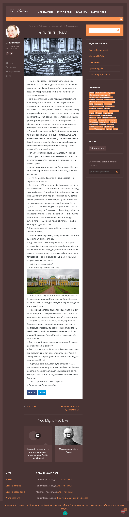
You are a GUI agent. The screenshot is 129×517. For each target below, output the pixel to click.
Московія (93, 120)
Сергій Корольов (96, 127)
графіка (111, 124)
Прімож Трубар (96, 68)
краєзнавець (107, 115)
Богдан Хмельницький (99, 111)
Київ (99, 117)
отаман (114, 122)
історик (100, 99)
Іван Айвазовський (97, 129)
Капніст (93, 117)
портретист (104, 122)
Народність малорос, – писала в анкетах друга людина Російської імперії (37, 454)
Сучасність (81, 12)
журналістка (112, 120)
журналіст (94, 124)
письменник (101, 93)
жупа (116, 129)
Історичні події (64, 12)
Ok (65, 513)
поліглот (93, 106)
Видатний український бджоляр (72, 498)
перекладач (110, 99)
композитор (110, 102)
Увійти (9, 479)
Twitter (41, 392)
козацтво (94, 97)
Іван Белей (94, 62)
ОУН (91, 104)
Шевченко (109, 127)
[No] (125, 509)
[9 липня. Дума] (53, 57)
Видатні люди (98, 12)
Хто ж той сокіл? (64, 479)
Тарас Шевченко (97, 102)
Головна (32, 26)
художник (111, 93)
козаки (101, 106)
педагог (93, 108)
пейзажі (102, 120)
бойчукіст (94, 122)
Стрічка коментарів (15, 491)
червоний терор (106, 97)
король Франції (109, 117)
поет (92, 93)
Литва (109, 129)
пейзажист (114, 111)
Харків (107, 108)
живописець (105, 95)
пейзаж (103, 124)
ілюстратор (108, 113)
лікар (92, 113)
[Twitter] (11, 53)
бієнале (99, 113)
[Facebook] (11, 19)
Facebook (32, 392)
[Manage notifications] (123, 511)
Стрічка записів (13, 485)
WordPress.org (13, 498)
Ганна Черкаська (13, 43)
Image (11, 63)
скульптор (110, 106)
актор (100, 108)
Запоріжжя (94, 95)
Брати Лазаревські (98, 50)
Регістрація (43, 26)
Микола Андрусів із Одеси (68, 451)
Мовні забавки (45, 12)
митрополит (95, 115)
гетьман (108, 104)
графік (92, 99)
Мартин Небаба (96, 56)
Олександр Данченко (99, 74)
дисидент (99, 104)
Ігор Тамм (32, 406)
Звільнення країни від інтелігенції (70, 408)
